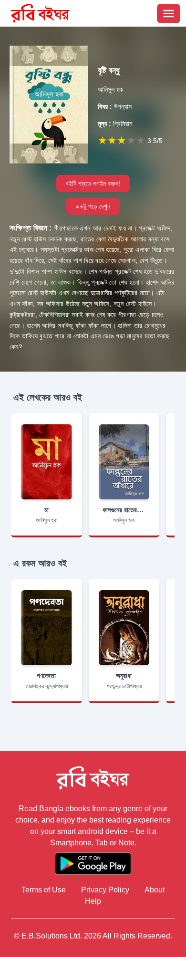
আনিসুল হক (110, 89)
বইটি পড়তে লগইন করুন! (93, 183)
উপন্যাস (115, 106)
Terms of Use (43, 890)
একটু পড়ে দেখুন (93, 206)
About (155, 890)
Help (93, 901)
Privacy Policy (105, 890)
